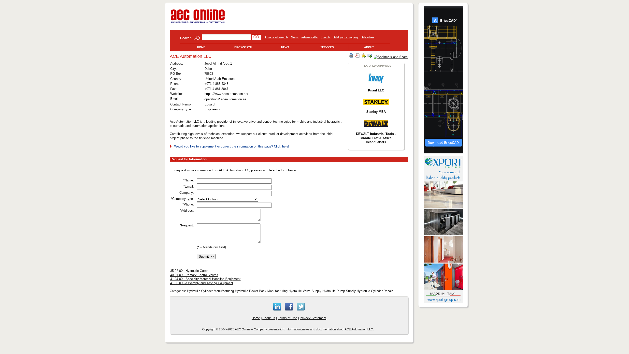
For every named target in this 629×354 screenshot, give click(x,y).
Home (201, 47)
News (295, 37)
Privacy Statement (313, 318)
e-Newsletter (309, 37)
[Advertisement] (357, 202)
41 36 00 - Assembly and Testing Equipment (201, 283)
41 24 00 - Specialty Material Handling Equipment (205, 279)
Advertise (367, 37)
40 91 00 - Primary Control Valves (194, 275)
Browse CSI (243, 47)
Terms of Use (287, 318)
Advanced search (276, 37)
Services (327, 47)
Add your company (345, 37)
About (369, 47)
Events (325, 37)
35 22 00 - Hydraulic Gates (189, 271)
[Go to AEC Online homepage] (197, 23)
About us (268, 318)
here (285, 146)
